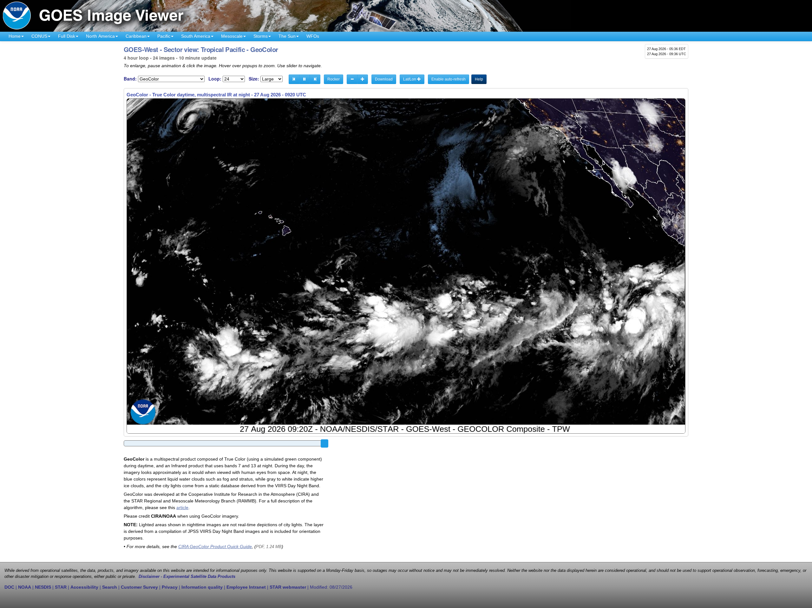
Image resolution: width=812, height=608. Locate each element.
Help (479, 79)
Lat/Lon (410, 79)
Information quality (202, 587)
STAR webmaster (288, 587)
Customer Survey (139, 587)
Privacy (170, 587)
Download (384, 79)
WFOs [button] (312, 36)
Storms (260, 36)
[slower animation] (352, 79)
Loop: (214, 78)
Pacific (163, 36)
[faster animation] (362, 79)
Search (109, 587)
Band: (130, 78)
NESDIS (43, 587)
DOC (9, 587)
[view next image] (315, 79)
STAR (61, 587)
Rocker (333, 79)
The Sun (287, 36)
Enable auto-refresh (448, 79)
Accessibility (84, 587)
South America (195, 36)
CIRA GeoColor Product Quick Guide (215, 546)
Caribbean (136, 36)
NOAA (24, 587)
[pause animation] (304, 79)
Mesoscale (232, 36)
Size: (254, 78)
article (182, 507)
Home (15, 36)
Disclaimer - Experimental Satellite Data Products (187, 576)
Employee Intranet (246, 587)
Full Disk (66, 36)
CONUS (39, 36)
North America (100, 36)
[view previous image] (294, 79)
